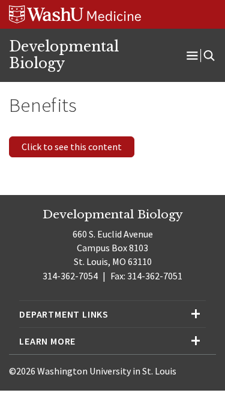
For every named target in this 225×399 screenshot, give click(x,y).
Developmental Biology (64, 55)
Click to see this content (72, 147)
